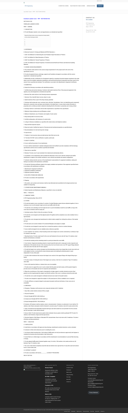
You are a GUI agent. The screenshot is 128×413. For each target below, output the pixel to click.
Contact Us (68, 381)
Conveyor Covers (69, 367)
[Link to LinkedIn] (103, 1)
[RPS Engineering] (28, 6)
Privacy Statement (93, 392)
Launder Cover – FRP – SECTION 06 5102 (34, 11)
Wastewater (68, 369)
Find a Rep (68, 376)
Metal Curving (69, 372)
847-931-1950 (92, 30)
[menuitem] (63, 6)
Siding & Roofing (69, 374)
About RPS (68, 379)
